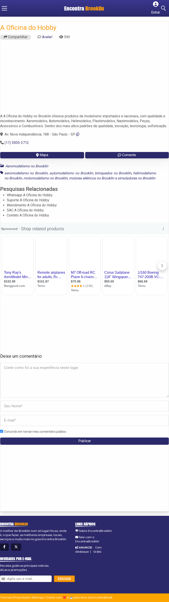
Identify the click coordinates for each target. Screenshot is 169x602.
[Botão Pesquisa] (164, 8)
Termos (5, 597)
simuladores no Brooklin (136, 178)
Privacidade (21, 597)
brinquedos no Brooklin (113, 173)
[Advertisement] (84, 78)
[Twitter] (16, 547)
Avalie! (47, 37)
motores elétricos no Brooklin (91, 178)
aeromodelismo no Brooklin (26, 173)
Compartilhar (17, 37)
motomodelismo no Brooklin (46, 178)
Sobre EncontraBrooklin (95, 530)
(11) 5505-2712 (17, 143)
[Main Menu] (4, 8)
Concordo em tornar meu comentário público (35, 431)
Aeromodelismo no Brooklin (26, 166)
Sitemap (37, 597)
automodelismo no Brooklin (71, 173)
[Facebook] (4, 547)
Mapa (44, 155)
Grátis (97, 551)
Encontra (84, 8)
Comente (129, 155)
